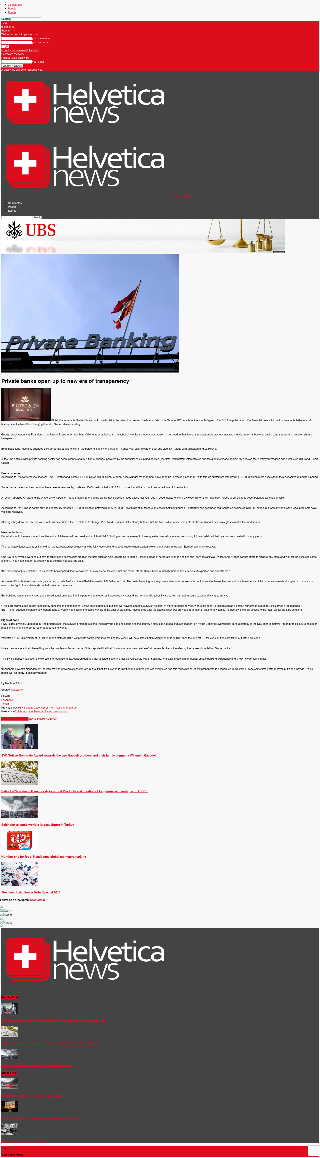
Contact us (14, 1148)
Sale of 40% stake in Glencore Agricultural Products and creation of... (51, 1043)
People (12, 8)
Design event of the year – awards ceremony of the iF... (40, 1118)
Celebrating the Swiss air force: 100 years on (41, 711)
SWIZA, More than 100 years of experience (31, 1095)
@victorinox (38, 900)
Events (12, 12)
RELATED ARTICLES (14, 719)
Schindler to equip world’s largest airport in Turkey (37, 824)
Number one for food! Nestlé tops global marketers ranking (43, 856)
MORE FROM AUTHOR (42, 719)
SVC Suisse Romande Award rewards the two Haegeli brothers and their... (54, 1020)
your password (41, 42)
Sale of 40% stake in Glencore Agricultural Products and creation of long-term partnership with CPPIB (74, 791)
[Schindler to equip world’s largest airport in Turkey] (19, 817)
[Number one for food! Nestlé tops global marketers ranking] (19, 849)
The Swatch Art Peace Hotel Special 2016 (30, 892)
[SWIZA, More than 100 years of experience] (9, 1088)
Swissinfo (17, 689)
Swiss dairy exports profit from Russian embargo (48, 707)
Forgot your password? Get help (20, 50)
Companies (15, 4)
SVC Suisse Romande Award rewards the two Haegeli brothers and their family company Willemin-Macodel (78, 755)
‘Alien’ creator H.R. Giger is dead (24, 1141)
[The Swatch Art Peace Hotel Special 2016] (19, 885)
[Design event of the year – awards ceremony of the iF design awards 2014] (9, 1111)
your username (41, 38)
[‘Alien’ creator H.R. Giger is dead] (9, 1134)
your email (38, 61)
